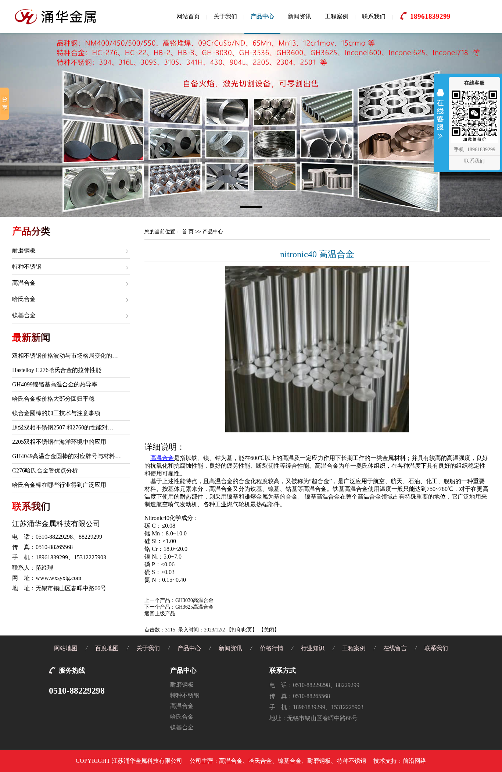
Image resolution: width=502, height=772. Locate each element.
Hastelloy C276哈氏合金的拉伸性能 (56, 370)
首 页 (188, 231)
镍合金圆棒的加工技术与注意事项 (56, 413)
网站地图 (66, 648)
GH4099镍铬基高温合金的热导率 (54, 384)
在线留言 (395, 648)
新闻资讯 (299, 16)
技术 (379, 761)
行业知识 (312, 648)
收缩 (440, 118)
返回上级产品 (159, 613)
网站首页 (188, 16)
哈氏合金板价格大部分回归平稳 (53, 399)
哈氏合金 (24, 299)
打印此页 (242, 630)
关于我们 (225, 16)
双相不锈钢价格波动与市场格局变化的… (65, 356)
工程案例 (336, 16)
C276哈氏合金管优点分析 (45, 470)
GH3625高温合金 (194, 607)
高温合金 (24, 283)
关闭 (269, 630)
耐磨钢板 (24, 250)
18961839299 (430, 16)
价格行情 (271, 648)
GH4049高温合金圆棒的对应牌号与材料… (66, 456)
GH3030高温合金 (194, 600)
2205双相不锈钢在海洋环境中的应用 (59, 442)
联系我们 (374, 16)
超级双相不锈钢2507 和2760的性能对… (63, 427)
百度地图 (107, 648)
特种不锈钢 (27, 266)
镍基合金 (24, 315)
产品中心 (262, 16)
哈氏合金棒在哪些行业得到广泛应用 (59, 485)
